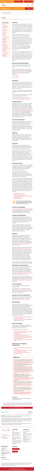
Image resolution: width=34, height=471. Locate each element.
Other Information (5, 52)
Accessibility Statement (22, 469)
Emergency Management (4, 41)
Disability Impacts (5, 30)
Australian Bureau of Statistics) (26, 109)
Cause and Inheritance (4, 32)
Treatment (4, 35)
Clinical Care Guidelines (4, 39)
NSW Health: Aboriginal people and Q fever (21, 334)
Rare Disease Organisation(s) (5, 45)
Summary (4, 24)
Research (4, 43)
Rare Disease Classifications (22, 71)
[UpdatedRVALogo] (6, 428)
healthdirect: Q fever (17, 333)
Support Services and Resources (6, 49)
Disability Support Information (17, 116)
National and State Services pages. (23, 299)
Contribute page (20, 270)
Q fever (15, 77)
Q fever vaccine (15, 51)
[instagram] (3, 1)
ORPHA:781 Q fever (15, 75)
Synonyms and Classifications (4, 27)
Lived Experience (5, 47)
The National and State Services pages (20, 319)
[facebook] (1, 1)
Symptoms (4, 28)
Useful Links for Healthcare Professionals (5, 55)
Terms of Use (13, 421)
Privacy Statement (15, 469)
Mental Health (4, 51)
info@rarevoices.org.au (6, 435)
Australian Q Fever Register (18, 338)
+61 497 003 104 (5, 434)
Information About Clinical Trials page (23, 248)
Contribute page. (12, 405)
